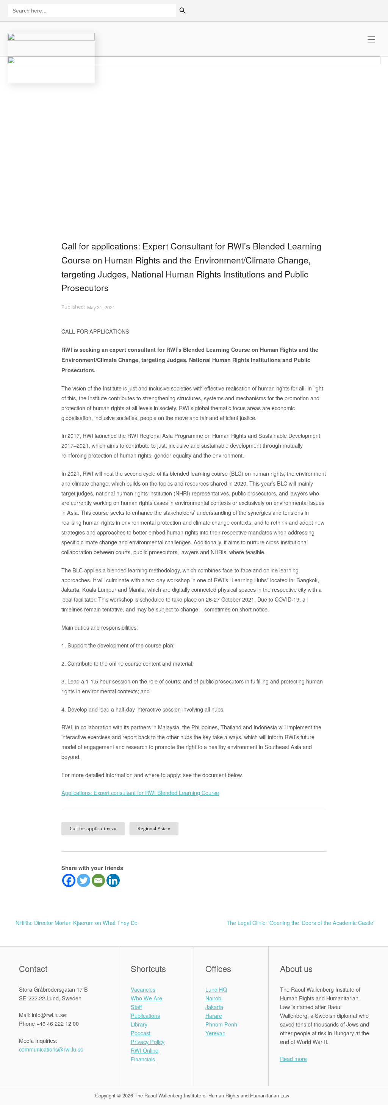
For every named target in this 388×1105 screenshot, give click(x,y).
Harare (213, 1015)
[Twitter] (83, 880)
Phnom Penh (221, 1024)
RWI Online (144, 1050)
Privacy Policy (147, 1041)
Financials (143, 1059)
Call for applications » (93, 829)
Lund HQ (216, 989)
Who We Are (146, 998)
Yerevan (215, 1033)
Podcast (140, 1033)
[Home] (51, 57)
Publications (145, 1015)
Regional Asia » (154, 829)
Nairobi (213, 998)
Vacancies (143, 989)
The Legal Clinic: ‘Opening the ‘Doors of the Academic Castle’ (300, 922)
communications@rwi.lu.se (51, 1049)
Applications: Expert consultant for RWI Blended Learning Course (140, 792)
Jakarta (214, 1007)
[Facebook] (68, 880)
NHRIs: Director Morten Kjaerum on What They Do (77, 922)
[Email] (98, 880)
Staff (136, 1007)
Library (139, 1024)
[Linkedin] (113, 880)
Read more (293, 1059)
